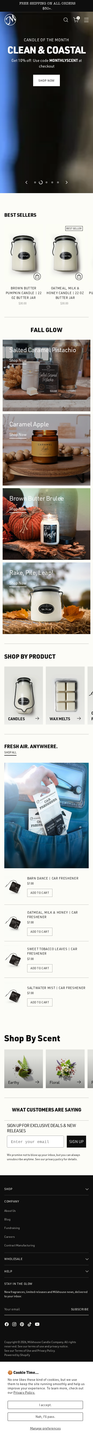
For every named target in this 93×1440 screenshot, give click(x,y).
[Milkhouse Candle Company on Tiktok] (30, 1325)
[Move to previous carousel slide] (27, 182)
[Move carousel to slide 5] (58, 182)
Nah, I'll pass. (45, 1416)
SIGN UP (76, 1141)
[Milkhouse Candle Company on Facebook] (7, 1325)
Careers (9, 1237)
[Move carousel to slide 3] (46, 182)
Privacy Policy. (24, 1392)
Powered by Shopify (17, 1355)
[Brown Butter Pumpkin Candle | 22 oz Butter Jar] (23, 253)
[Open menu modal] (86, 20)
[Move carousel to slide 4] (52, 182)
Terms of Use (23, 1350)
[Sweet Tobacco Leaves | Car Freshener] (13, 959)
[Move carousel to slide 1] (35, 182)
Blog (7, 1219)
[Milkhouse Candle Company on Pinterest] (22, 1325)
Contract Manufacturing (19, 1245)
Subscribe (80, 1309)
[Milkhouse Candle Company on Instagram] (15, 1325)
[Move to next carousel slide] (66, 182)
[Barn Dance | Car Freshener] (13, 886)
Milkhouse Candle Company (45, 1342)
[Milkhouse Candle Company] (10, 20)
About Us (10, 1210)
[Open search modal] (66, 20)
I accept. (45, 1405)
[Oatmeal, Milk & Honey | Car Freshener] (13, 923)
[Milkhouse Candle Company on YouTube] (38, 1325)
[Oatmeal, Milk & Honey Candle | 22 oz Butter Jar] (65, 253)
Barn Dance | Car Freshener (52, 878)
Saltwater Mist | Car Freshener (56, 988)
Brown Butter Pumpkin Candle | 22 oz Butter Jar (24, 293)
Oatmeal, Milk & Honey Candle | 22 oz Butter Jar (65, 293)
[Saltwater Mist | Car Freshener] (13, 996)
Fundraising (12, 1228)
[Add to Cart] (37, 276)
